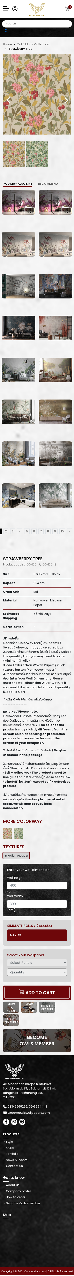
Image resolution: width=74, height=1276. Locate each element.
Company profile (18, 1191)
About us (12, 1185)
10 (62, 531)
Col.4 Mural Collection (33, 44)
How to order (15, 1197)
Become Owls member (22, 1203)
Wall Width (15, 896)
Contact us (14, 1166)
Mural (9, 1148)
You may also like (17, 184)
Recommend (48, 184)
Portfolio (11, 1154)
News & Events (16, 1160)
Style (9, 1142)
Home (7, 44)
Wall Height (15, 878)
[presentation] (8, 100)
